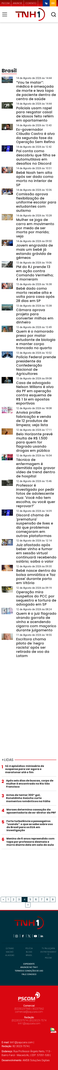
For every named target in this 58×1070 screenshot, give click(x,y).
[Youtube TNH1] (36, 935)
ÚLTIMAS (10, 948)
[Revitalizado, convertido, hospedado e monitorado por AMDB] (53, 1030)
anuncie (17, 3)
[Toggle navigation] (6, 14)
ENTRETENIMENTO (48, 953)
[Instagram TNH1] (17, 935)
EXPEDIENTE (29, 964)
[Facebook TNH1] (23, 935)
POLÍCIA (29, 948)
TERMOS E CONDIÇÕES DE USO (29, 971)
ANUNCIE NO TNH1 (29, 967)
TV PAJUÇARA (48, 948)
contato (30, 3)
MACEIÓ (9, 952)
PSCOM (48, 958)
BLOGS (29, 952)
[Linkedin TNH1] (41, 935)
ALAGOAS (9, 955)
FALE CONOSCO (29, 974)
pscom (6, 3)
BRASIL (29, 955)
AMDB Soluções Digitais (36, 1060)
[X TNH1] (29, 935)
